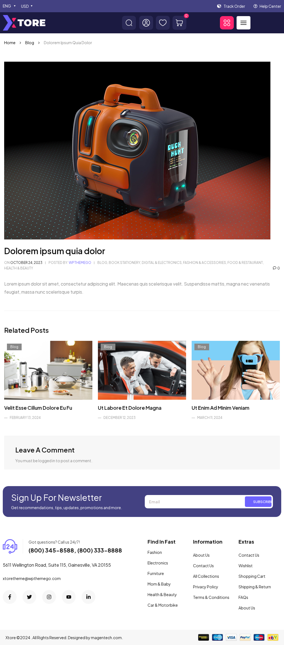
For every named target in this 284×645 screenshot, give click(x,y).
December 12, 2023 (119, 418)
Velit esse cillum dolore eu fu (38, 407)
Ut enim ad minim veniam (220, 407)
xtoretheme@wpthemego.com (32, 578)
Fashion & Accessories (204, 263)
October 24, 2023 (26, 263)
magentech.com (106, 637)
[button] (227, 22)
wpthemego (80, 263)
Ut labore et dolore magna (129, 407)
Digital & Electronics (162, 263)
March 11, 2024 (209, 418)
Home (10, 42)
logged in (46, 460)
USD (25, 6)
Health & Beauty (18, 268)
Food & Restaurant (245, 263)
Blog (29, 42)
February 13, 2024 (25, 418)
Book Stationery (124, 263)
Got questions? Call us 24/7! (54, 541)
